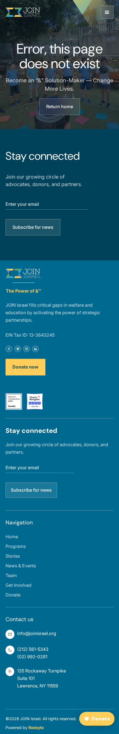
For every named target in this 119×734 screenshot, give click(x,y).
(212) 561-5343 (32, 649)
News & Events (21, 565)
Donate (13, 595)
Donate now (25, 367)
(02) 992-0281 (32, 656)
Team (11, 575)
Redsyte (36, 727)
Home (12, 536)
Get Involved (19, 585)
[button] (107, 12)
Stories (13, 556)
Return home (59, 106)
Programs (16, 546)
